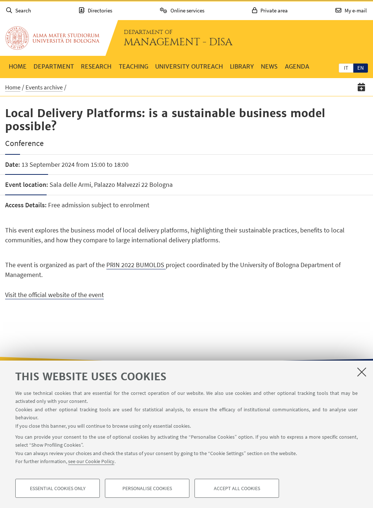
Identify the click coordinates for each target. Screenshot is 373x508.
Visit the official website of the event (54, 294)
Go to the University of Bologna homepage (52, 38)
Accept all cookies (237, 488)
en (360, 67)
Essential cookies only (58, 488)
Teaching (133, 66)
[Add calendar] (361, 87)
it (346, 67)
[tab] (346, 67)
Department (54, 66)
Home (18, 66)
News (269, 66)
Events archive (44, 87)
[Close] (362, 372)
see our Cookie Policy (91, 461)
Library (242, 66)
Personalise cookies (147, 488)
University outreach (189, 66)
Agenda (297, 66)
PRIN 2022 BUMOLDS (136, 265)
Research (96, 66)
